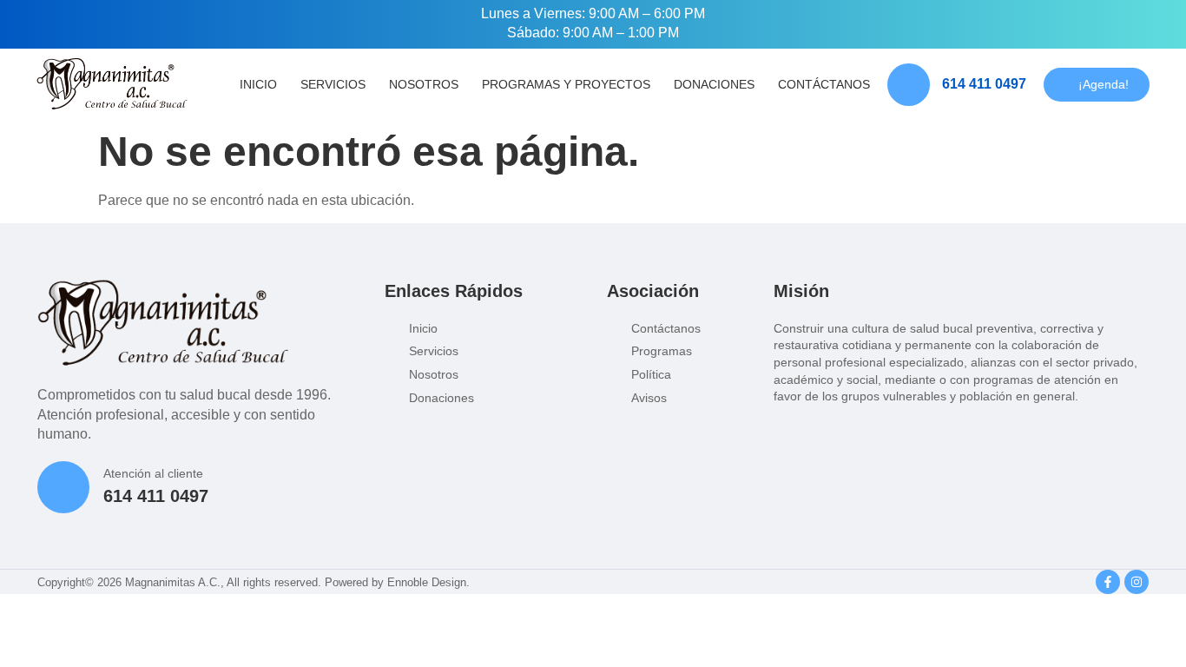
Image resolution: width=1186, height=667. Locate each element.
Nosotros (423, 84)
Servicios (333, 84)
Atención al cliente (153, 473)
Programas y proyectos (566, 84)
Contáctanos (824, 84)
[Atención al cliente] (63, 487)
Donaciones (714, 84)
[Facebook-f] (1108, 582)
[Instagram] (1136, 582)
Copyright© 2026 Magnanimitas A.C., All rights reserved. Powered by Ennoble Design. (253, 582)
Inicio (258, 84)
